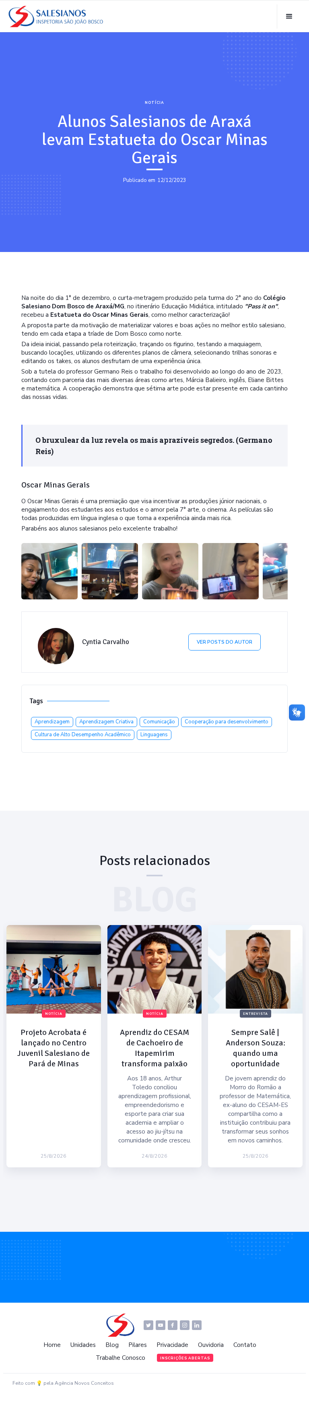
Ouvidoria (211, 1345)
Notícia (154, 102)
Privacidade (172, 1345)
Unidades (83, 1345)
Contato (244, 1345)
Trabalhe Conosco (120, 1358)
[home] (58, 16)
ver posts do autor (224, 642)
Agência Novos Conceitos (84, 1383)
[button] (289, 16)
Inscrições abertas (185, 1358)
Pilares (137, 1345)
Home (52, 1345)
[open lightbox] (49, 571)
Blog (112, 1345)
